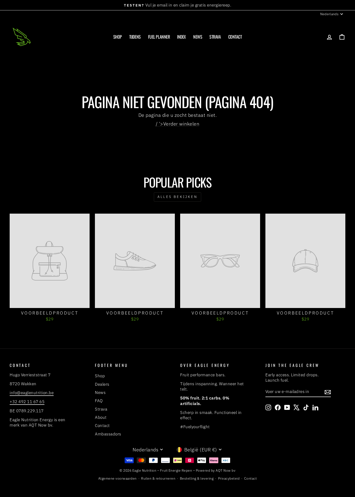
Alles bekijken (177, 197)
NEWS (197, 37)
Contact (235, 37)
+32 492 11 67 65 (27, 401)
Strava (215, 37)
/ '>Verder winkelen (177, 123)
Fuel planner (159, 37)
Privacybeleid (229, 478)
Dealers (102, 384)
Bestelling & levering (197, 478)
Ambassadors (108, 434)
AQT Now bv (225, 470)
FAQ (99, 400)
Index (181, 37)
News (100, 392)
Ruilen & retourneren (158, 478)
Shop (117, 37)
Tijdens (135, 37)
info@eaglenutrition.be (32, 392)
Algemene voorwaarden (117, 478)
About (101, 417)
